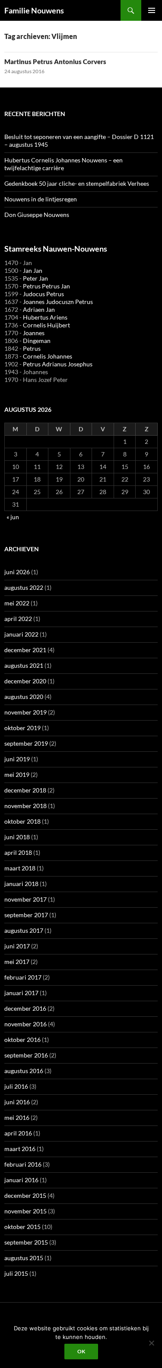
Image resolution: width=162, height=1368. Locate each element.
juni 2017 (17, 946)
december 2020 (25, 681)
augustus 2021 (23, 665)
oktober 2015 (22, 1226)
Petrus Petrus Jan (46, 286)
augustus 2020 (23, 696)
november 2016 (25, 1024)
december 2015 (25, 1195)
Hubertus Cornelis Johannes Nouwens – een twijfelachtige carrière (63, 163)
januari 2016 (21, 1180)
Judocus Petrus (43, 294)
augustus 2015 (23, 1257)
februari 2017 (22, 977)
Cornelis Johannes (47, 356)
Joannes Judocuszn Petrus (58, 301)
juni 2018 (17, 837)
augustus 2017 (23, 930)
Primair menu (151, 10)
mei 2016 (16, 1117)
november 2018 (25, 805)
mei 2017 (16, 961)
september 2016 (26, 1055)
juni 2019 (17, 759)
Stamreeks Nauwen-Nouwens (55, 248)
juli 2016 (16, 1086)
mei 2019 (16, 774)
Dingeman (37, 340)
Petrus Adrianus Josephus (57, 364)
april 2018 (18, 852)
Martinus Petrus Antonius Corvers (55, 61)
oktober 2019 (22, 727)
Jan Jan (32, 270)
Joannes (33, 332)
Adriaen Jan (39, 309)
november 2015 (25, 1211)
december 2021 (25, 649)
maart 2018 (19, 868)
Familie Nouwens (34, 10)
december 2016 (25, 1008)
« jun (12, 517)
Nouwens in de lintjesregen (40, 199)
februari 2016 (22, 1164)
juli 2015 (16, 1273)
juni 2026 (17, 572)
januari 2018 (21, 883)
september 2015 (26, 1242)
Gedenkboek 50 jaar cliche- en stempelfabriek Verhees (76, 183)
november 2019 (25, 712)
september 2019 (26, 743)
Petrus (32, 348)
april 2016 (18, 1133)
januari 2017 (21, 992)
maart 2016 (19, 1148)
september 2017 (26, 914)
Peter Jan (35, 278)
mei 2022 (16, 603)
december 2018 (25, 790)
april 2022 (18, 618)
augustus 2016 (23, 1070)
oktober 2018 (22, 821)
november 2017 (25, 899)
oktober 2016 (22, 1039)
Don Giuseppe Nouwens (36, 214)
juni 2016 (17, 1102)
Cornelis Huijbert (46, 325)
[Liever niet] (151, 1343)
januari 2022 (21, 634)
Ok (81, 1351)
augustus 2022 (23, 587)
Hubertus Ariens (45, 317)
